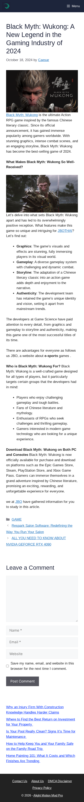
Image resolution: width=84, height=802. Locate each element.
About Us (37, 781)
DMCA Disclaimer (60, 781)
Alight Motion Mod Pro (48, 795)
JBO (18, 502)
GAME (17, 519)
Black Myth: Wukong (22, 115)
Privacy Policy (42, 788)
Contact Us (19, 781)
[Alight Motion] (6, 6)
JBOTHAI (65, 231)
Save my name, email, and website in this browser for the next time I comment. (42, 666)
